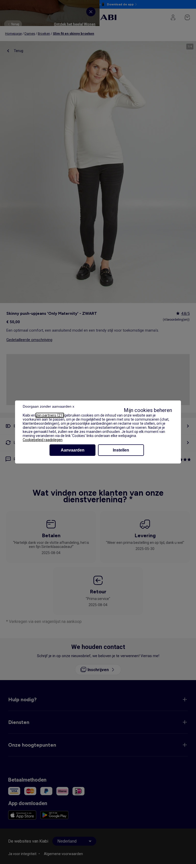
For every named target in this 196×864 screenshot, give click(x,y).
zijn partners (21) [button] (50, 415)
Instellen (121, 450)
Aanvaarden (72, 450)
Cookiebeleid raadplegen (43, 440)
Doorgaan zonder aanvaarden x (48, 406)
